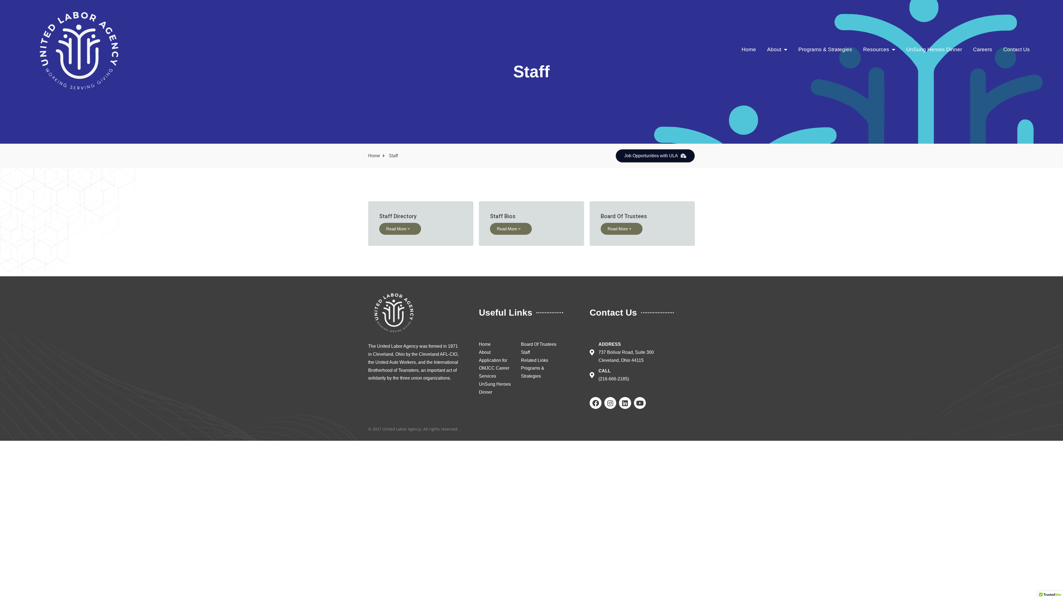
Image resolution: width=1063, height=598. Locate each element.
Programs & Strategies (825, 49)
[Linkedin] (625, 403)
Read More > (398, 228)
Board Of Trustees (538, 344)
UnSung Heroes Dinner (934, 49)
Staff (525, 352)
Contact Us (1016, 49)
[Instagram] (610, 403)
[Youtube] (640, 403)
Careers (982, 49)
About (774, 49)
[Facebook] (596, 403)
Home (749, 49)
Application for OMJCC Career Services (494, 368)
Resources (876, 49)
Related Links (534, 360)
